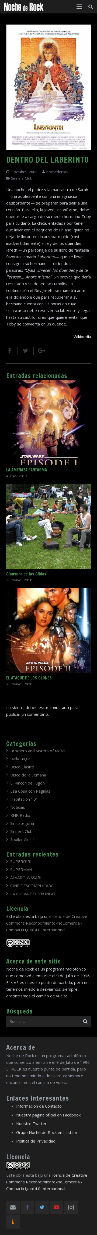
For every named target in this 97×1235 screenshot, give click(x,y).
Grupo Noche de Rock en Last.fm (46, 1132)
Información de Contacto (39, 1106)
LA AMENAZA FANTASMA (26, 470)
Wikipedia (82, 336)
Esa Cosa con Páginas (30, 791)
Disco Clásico (22, 766)
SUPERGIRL (21, 861)
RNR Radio (20, 815)
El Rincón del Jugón (27, 783)
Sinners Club (21, 178)
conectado (59, 707)
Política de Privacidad (36, 1141)
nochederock (57, 171)
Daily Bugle (20, 758)
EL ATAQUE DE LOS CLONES (29, 678)
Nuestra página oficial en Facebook (48, 1115)
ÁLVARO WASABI (25, 877)
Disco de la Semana (28, 775)
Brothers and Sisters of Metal (37, 750)
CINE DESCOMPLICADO (32, 885)
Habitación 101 (24, 799)
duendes (73, 243)
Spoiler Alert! (22, 839)
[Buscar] (90, 6)
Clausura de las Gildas (26, 574)
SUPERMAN (21, 869)
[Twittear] (26, 351)
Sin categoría (22, 823)
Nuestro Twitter (31, 1123)
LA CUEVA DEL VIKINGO (32, 893)
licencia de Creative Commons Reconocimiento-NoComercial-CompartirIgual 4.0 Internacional (46, 923)
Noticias (17, 807)
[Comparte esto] (12, 351)
